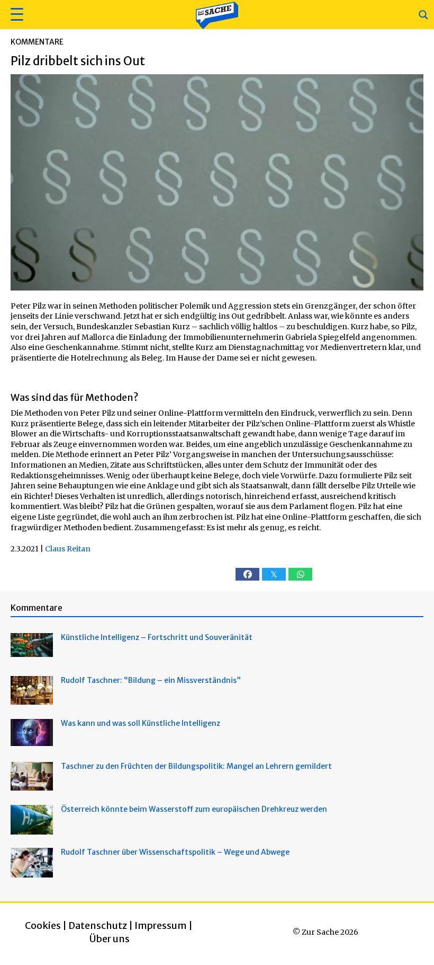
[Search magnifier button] (423, 15)
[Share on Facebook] (247, 574)
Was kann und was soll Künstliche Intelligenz (140, 723)
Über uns (109, 939)
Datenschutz (97, 925)
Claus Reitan (68, 549)
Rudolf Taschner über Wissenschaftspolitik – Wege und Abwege (175, 852)
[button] (15, 14)
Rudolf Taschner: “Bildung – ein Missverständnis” (151, 680)
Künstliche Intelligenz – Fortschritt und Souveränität (156, 637)
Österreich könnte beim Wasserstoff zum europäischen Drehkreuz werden (194, 809)
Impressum (160, 925)
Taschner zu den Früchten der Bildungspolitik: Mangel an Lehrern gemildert (196, 766)
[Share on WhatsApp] (300, 574)
